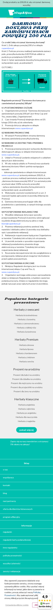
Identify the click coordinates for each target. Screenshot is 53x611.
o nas (5, 469)
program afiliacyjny (11, 517)
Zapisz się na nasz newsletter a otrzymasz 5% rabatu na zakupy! (29, 443)
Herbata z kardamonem (26, 353)
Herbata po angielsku (26, 413)
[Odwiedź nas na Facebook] (33, 451)
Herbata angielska (26, 404)
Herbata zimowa (26, 345)
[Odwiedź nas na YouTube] (19, 451)
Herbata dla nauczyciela (26, 417)
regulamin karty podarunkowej (17, 540)
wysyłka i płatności (11, 563)
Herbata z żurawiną (26, 319)
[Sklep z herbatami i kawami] (20, 12)
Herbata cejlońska (26, 409)
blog (5, 493)
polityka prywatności (12, 555)
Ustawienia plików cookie (17, 605)
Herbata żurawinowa (26, 331)
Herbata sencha (26, 361)
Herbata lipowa (26, 349)
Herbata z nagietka (26, 421)
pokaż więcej (26, 429)
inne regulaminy (10, 547)
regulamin (7, 532)
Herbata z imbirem (26, 357)
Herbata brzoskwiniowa (26, 315)
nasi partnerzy (9, 501)
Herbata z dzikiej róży (26, 327)
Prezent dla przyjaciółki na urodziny (27, 387)
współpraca (8, 477)
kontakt (6, 485)
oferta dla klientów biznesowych (18, 509)
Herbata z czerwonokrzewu (26, 323)
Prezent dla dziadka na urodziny (26, 379)
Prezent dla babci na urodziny (26, 375)
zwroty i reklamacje (11, 571)
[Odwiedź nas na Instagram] (26, 451)
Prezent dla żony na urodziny (27, 391)
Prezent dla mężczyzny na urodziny (26, 383)
